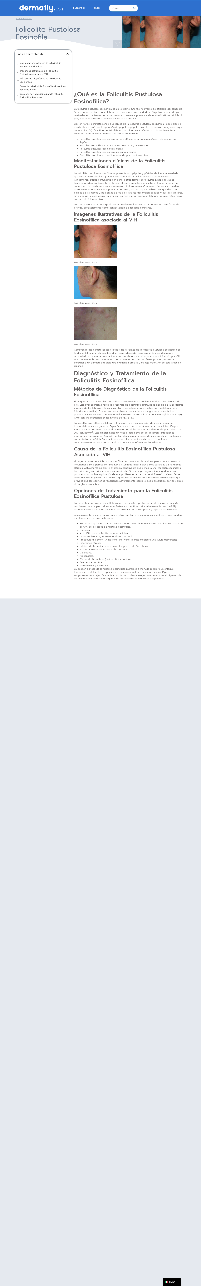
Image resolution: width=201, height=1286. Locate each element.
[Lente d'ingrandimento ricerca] (135, 8)
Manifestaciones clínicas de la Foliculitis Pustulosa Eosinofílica (40, 65)
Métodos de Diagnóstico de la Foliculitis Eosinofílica (40, 80)
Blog (97, 8)
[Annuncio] (43, 126)
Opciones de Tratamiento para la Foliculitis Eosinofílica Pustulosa (41, 96)
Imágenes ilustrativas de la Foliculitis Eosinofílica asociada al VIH (39, 72)
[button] (67, 54)
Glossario (79, 8)
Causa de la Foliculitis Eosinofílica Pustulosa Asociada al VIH (42, 88)
